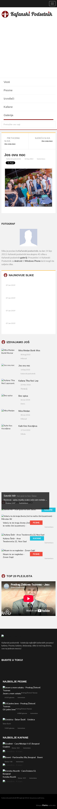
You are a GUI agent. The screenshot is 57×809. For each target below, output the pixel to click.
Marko (45, 805)
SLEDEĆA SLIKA (43, 138)
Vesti (7, 82)
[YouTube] (20, 668)
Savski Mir (20, 495)
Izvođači (9, 98)
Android (18, 261)
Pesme (8, 90)
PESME (36, 522)
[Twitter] (12, 668)
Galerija (8, 115)
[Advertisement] (28, 48)
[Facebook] (4, 668)
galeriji (23, 257)
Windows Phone (32, 261)
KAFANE (48, 510)
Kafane (8, 106)
